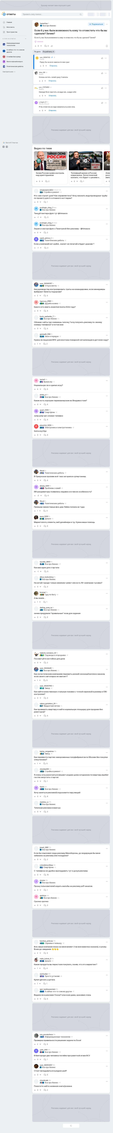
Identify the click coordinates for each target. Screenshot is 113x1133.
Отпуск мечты (51, 286)
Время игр (48, 382)
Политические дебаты (54, 240)
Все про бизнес (49, 26)
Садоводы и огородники (55, 655)
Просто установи (52, 976)
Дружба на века (51, 304)
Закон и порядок (52, 336)
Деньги (48, 519)
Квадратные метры (52, 706)
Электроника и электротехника (58, 428)
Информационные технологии (57, 1037)
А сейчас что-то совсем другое (58, 992)
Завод (47, 688)
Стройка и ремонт (51, 192)
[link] (51, 167)
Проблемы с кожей (52, 488)
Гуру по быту (50, 595)
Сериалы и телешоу (53, 943)
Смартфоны (50, 412)
